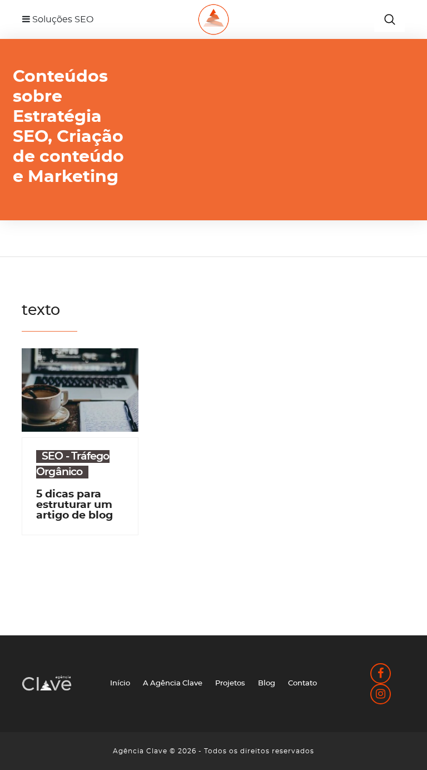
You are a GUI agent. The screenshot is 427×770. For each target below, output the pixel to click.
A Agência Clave (172, 683)
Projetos (230, 683)
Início (120, 683)
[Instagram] (381, 695)
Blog (266, 683)
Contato (302, 683)
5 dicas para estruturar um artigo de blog (74, 505)
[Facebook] (381, 675)
